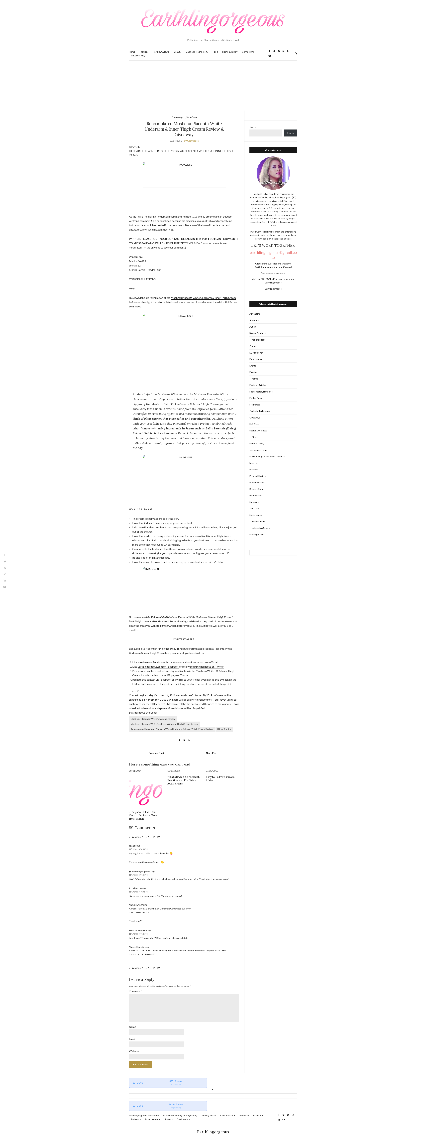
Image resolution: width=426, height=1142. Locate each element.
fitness (255, 437)
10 (149, 836)
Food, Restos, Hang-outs (261, 391)
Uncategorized (256, 534)
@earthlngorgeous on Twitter (207, 666)
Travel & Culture (160, 51)
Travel (168, 1119)
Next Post (211, 753)
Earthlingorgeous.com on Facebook (158, 666)
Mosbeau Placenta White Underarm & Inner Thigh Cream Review (164, 724)
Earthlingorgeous (213, 1132)
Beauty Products (257, 333)
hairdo (255, 378)
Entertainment (256, 359)
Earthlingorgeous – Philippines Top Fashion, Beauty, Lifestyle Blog (163, 1115)
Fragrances (254, 404)
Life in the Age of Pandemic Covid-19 (267, 456)
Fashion (144, 51)
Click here (260, 263)
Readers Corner (257, 489)
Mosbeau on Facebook (150, 662)
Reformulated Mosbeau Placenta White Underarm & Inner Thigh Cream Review (172, 729)
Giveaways (178, 117)
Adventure (254, 313)
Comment (135, 991)
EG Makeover (256, 352)
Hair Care (254, 424)
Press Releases (256, 482)
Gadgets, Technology (197, 51)
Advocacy (254, 320)
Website (134, 1051)
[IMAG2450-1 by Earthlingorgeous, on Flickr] (184, 350)
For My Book (255, 398)
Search (252, 127)
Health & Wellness (258, 430)
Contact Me (248, 51)
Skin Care (191, 117)
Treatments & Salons (259, 528)
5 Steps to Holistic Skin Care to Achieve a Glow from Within (143, 815)
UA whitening (224, 729)
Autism (252, 326)
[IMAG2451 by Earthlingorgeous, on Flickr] (184, 478)
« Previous (135, 836)
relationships (255, 495)
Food (215, 51)
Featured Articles (257, 385)
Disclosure (182, 1119)
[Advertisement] (213, 85)
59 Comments (191, 140)
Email (132, 1038)
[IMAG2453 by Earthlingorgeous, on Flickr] (184, 590)
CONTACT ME (268, 279)
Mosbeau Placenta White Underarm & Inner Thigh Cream (203, 297)
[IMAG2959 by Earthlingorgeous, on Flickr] (184, 185)
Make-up (253, 463)
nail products (258, 339)
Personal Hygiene (257, 476)
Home (132, 51)
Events (252, 365)
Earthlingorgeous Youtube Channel (273, 267)
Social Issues (255, 515)
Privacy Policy (138, 55)
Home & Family (229, 51)
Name (132, 1026)
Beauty (177, 51)
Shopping (254, 502)
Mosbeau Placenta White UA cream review (153, 718)
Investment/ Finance (259, 450)
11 (153, 836)
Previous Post (156, 753)
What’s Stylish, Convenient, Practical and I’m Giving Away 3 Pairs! (183, 780)
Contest (253, 346)
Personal (253, 469)
